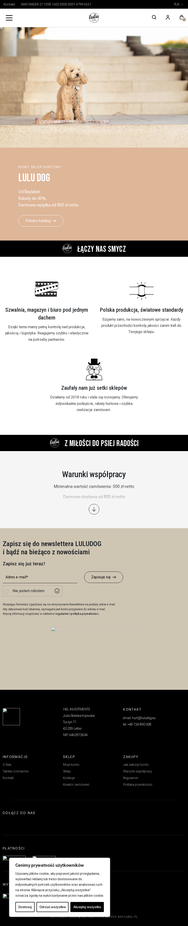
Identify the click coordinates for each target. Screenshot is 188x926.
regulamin (62, 613)
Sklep (67, 771)
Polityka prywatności (137, 784)
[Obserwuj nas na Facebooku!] (19, 824)
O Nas (7, 764)
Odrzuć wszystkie (52, 907)
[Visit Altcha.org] (57, 590)
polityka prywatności (84, 613)
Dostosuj (25, 907)
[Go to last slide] (12, 138)
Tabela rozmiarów (16, 771)
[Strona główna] (94, 18)
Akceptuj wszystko (87, 907)
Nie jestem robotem (28, 591)
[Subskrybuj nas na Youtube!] (30, 824)
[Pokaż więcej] (94, 509)
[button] (181, 18)
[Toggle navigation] (9, 17)
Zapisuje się (101, 577)
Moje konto (71, 764)
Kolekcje (69, 778)
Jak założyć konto (136, 764)
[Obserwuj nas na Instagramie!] (8, 824)
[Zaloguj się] (168, 18)
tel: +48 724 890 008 (137, 724)
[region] (59, 887)
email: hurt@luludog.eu (139, 718)
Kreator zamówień (76, 784)
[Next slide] (175, 138)
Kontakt (9, 4)
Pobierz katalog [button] (38, 221)
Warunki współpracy (137, 771)
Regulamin (130, 778)
